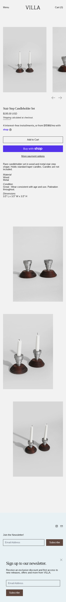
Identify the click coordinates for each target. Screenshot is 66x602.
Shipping (7, 118)
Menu (6, 7)
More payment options (33, 156)
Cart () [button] (59, 7)
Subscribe (14, 592)
